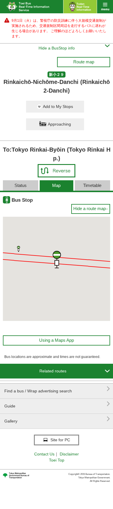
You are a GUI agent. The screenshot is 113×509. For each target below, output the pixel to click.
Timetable (92, 185)
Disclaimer (69, 454)
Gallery (57, 419)
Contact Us (44, 454)
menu (105, 6)
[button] (18, 249)
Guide (57, 404)
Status (20, 185)
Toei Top (56, 460)
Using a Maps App (56, 340)
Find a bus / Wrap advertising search (57, 389)
